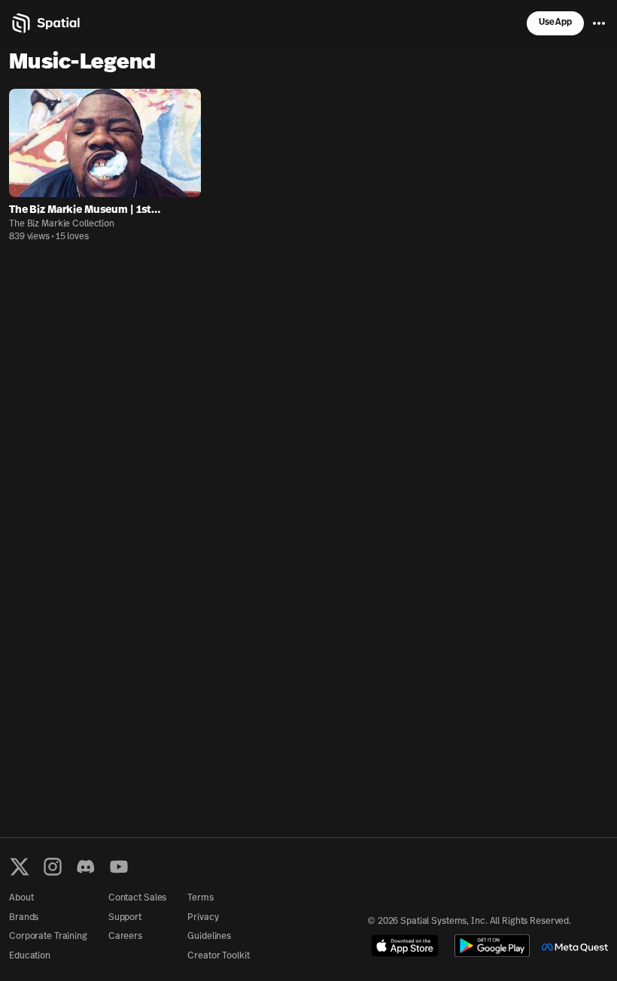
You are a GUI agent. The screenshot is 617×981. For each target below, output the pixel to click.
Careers (125, 936)
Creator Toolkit (218, 956)
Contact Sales (137, 898)
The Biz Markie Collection (61, 224)
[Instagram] (52, 866)
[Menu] (599, 23)
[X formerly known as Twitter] (19, 866)
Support (124, 917)
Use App (555, 22)
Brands (23, 917)
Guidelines (209, 936)
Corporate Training (48, 936)
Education (29, 956)
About (21, 898)
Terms (200, 898)
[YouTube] (118, 866)
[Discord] (85, 866)
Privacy (202, 917)
